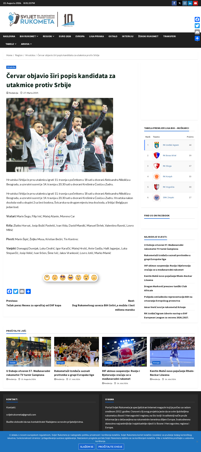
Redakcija (13, 92)
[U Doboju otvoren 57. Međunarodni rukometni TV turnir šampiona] (28, 352)
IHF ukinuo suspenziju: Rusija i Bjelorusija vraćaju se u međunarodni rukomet (121, 375)
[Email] (197, 32)
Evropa (80, 36)
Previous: (33, 303)
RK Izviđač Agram (171, 145)
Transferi (169, 36)
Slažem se (86, 446)
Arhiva (25, 43)
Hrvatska (11, 67)
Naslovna (9, 36)
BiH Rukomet (28, 36)
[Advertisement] (141, 20)
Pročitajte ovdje (110, 446)
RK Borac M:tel (169, 155)
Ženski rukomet (148, 36)
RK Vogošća (168, 187)
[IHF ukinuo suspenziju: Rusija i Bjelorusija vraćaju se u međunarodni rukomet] (124, 352)
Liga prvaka (96, 36)
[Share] (197, 38)
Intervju (127, 36)
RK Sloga (167, 166)
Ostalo (113, 36)
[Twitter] (197, 26)
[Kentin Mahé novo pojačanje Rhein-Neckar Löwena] (172, 352)
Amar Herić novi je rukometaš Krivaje (165, 307)
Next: (103, 305)
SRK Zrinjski (168, 197)
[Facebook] (197, 19)
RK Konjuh (167, 176)
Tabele (9, 43)
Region (47, 36)
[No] (197, 441)
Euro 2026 (65, 36)
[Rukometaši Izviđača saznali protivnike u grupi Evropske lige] (76, 352)
